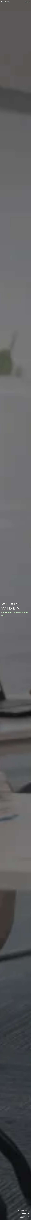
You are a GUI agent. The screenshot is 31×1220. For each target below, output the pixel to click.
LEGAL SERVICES (22, 1211)
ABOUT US (24, 1217)
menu (27, 2)
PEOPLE (25, 1214)
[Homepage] (5, 1)
